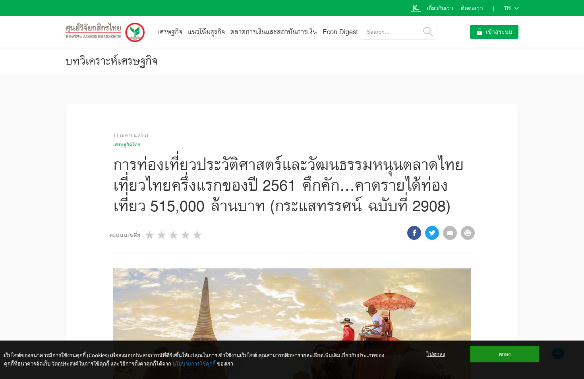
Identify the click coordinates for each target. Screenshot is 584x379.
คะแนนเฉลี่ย (124, 235)
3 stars (174, 235)
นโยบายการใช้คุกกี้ (194, 363)
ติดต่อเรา (472, 8)
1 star (150, 235)
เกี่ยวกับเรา (440, 8)
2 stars (162, 235)
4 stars (186, 235)
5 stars (198, 235)
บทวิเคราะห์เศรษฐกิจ (112, 60)
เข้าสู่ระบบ (499, 32)
